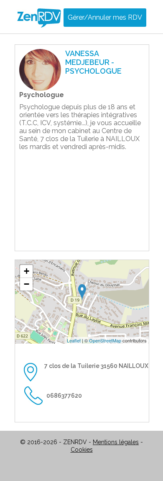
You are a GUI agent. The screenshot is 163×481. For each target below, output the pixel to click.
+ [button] (26, 271)
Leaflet (74, 340)
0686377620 (64, 395)
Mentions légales (116, 442)
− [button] (26, 284)
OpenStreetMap (105, 340)
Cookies (82, 449)
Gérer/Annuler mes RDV (105, 17)
